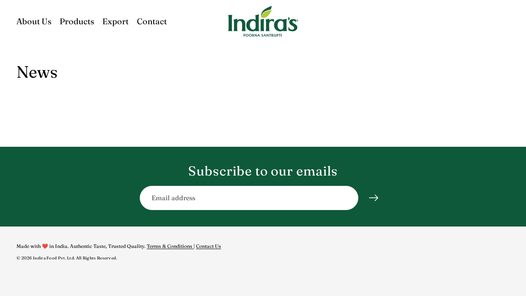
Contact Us (208, 246)
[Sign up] (374, 198)
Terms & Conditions (170, 246)
